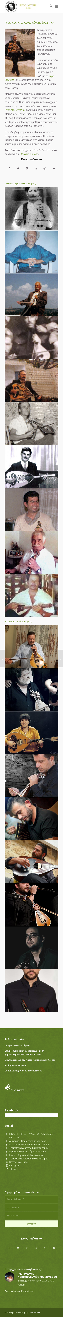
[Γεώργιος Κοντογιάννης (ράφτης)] (31, 380)
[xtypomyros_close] (31, 252)
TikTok (12, 1169)
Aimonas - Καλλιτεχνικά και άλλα (27, 1140)
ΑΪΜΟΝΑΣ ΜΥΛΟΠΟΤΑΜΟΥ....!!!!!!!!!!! (29, 1144)
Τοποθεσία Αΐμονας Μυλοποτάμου (28, 1147)
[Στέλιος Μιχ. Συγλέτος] (60, 658)
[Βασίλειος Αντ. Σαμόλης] (2, 658)
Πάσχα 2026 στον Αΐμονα (17, 1045)
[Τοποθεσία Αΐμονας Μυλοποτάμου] (7, 1148)
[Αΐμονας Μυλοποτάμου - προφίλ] (7, 1151)
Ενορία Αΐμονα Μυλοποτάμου (26, 1155)
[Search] (49, 6)
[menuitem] (49, 6)
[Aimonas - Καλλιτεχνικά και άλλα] (7, 1141)
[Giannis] (31, 947)
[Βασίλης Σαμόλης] (31, 294)
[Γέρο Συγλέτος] (31, 208)
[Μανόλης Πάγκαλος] (31, 732)
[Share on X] (18, 168)
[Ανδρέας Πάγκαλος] (31, 466)
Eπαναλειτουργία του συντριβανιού (23, 1070)
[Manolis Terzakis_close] (31, 595)
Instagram (14, 1165)
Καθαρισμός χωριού (15, 1065)
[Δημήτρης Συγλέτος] (31, 861)
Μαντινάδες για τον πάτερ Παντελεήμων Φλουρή (30, 1059)
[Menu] (56, 6)
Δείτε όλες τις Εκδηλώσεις (19, 1291)
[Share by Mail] (53, 168)
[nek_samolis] (31, 775)
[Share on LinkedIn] (36, 168)
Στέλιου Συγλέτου (15, 109)
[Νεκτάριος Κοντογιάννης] (31, 818)
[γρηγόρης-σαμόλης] (31, 904)
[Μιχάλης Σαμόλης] (31, 646)
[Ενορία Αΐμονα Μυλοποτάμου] (7, 1155)
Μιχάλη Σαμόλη (29, 153)
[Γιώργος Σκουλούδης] (31, 552)
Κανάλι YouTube (18, 1161)
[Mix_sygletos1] (31, 689)
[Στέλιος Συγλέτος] (31, 423)
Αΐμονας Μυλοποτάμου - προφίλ (27, 1151)
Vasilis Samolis (34, 1312)
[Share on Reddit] (44, 168)
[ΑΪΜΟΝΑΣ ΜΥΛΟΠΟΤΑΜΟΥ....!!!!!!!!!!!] (7, 1144)
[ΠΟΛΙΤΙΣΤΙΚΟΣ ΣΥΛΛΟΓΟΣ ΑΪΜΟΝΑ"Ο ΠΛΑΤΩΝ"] (7, 1134)
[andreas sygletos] (31, 990)
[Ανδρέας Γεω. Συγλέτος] (31, 337)
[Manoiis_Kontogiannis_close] (31, 509)
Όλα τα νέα (17, 1089)
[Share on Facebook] (9, 168)
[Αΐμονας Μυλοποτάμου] (26, 6)
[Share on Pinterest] (27, 168)
